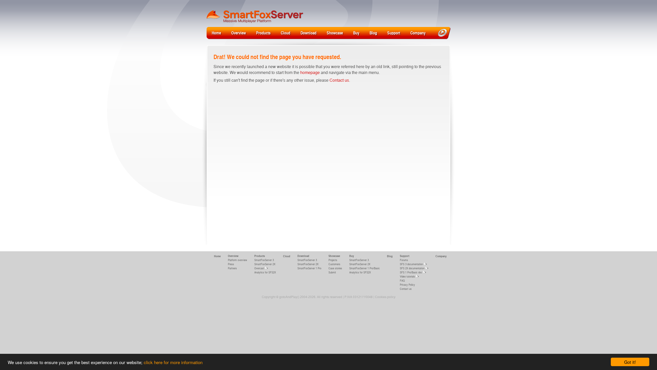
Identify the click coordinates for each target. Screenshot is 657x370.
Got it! (630, 362)
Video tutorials (407, 276)
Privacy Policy (407, 284)
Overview (238, 33)
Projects (332, 260)
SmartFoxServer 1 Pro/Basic (364, 268)
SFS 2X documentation (412, 268)
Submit (332, 272)
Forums (404, 260)
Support (393, 33)
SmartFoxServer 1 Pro (309, 268)
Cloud (285, 33)
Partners (232, 268)
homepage (310, 72)
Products (263, 33)
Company (418, 33)
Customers (334, 264)
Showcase (335, 33)
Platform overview (237, 260)
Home (216, 33)
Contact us (339, 80)
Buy (356, 33)
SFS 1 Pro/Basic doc (411, 272)
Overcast (259, 268)
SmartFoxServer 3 (264, 260)
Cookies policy (385, 296)
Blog (373, 33)
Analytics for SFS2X (265, 272)
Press (231, 264)
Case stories (335, 268)
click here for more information (173, 362)
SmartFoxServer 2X (264, 264)
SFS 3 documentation (411, 264)
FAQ (402, 280)
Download (308, 33)
